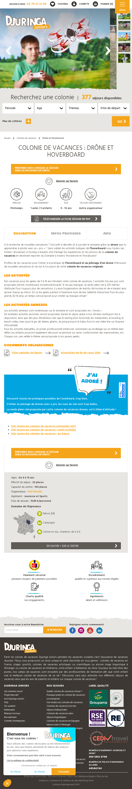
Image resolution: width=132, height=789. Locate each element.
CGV (75, 776)
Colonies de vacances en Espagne (63, 721)
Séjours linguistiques (56, 717)
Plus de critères (12, 121)
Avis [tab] (107, 233)
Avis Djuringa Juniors (14, 699)
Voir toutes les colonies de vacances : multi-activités (43, 430)
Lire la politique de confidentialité (23, 760)
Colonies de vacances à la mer (61, 706)
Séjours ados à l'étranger (58, 725)
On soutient (9, 706)
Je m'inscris (54, 630)
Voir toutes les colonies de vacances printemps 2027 (43, 426)
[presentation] (8, 50)
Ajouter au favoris (67, 181)
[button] (124, 14)
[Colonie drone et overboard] (55, 49)
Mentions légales (87, 776)
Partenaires (9, 710)
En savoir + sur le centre (63, 546)
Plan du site (102, 776)
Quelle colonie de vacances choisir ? (64, 691)
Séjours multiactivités (57, 710)
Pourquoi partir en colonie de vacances (66, 695)
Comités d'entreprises (14, 721)
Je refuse (15, 771)
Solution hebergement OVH (66, 784)
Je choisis (39, 771)
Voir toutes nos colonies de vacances (65, 702)
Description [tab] (25, 233)
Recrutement (10, 717)
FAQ (6, 702)
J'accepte (63, 771)
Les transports (53, 699)
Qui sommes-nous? (13, 691)
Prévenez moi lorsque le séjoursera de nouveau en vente (36, 169)
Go (119, 122)
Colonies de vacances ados (60, 713)
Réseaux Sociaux (12, 713)
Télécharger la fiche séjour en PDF (66, 219)
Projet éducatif (11, 695)
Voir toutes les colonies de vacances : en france (40, 434)
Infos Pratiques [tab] (66, 233)
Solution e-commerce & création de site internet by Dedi (66, 780)
